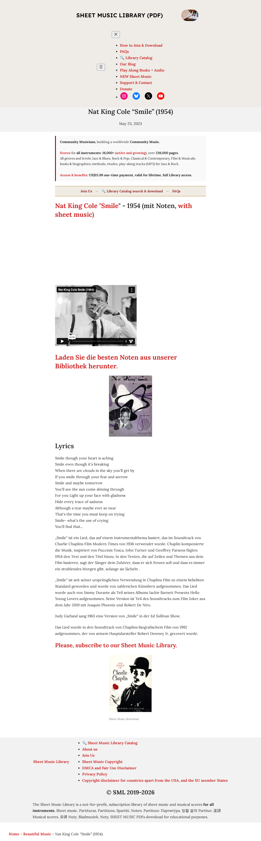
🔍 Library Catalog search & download (132, 191)
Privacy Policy (94, 774)
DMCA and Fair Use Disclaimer (109, 768)
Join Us (86, 191)
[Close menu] (116, 34)
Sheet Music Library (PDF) (119, 15)
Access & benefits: (74, 175)
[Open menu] (101, 67)
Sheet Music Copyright (102, 761)
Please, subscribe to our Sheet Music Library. (116, 645)
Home (14, 834)
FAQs (176, 191)
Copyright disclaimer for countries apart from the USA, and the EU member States (155, 780)
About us (89, 749)
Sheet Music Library (51, 761)
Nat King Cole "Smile (86, 205)
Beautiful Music (37, 834)
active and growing (131, 153)
